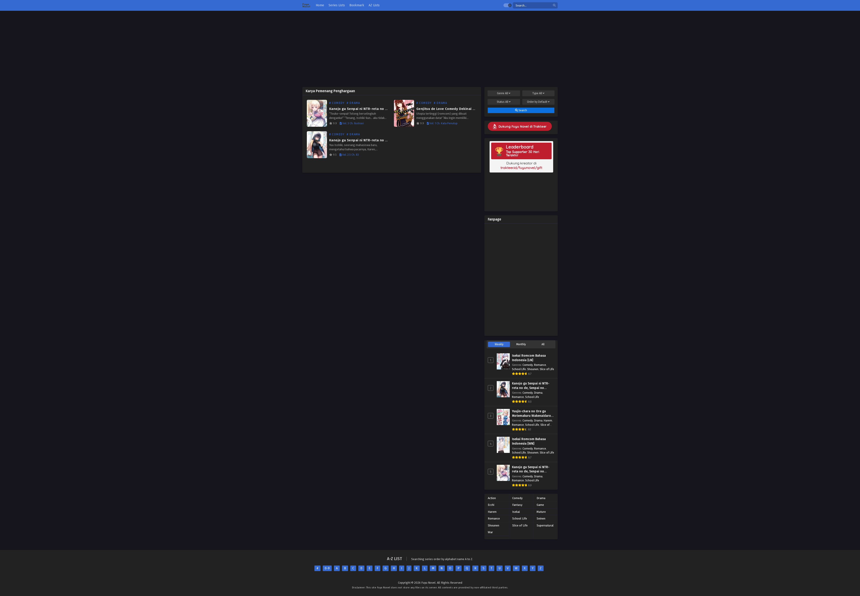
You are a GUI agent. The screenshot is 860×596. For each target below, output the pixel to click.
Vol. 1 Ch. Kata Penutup (443, 123)
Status (502, 101)
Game (540, 504)
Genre (502, 93)
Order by (537, 101)
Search (522, 110)
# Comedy (337, 103)
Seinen (541, 518)
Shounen (532, 369)
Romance (540, 365)
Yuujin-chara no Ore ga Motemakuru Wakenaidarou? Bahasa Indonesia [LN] (533, 415)
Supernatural (545, 525)
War (490, 532)
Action (492, 498)
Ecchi (491, 504)
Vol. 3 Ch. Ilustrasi (353, 123)
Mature (541, 511)
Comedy (527, 365)
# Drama (353, 103)
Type (537, 93)
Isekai (516, 511)
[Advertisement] (430, 48)
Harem (548, 420)
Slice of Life (547, 369)
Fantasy (517, 504)
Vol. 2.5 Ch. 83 (350, 154)
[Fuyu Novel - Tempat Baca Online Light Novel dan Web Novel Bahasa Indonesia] (306, 5)
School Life (519, 369)
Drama (538, 392)
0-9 (327, 568)
